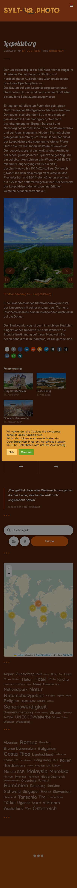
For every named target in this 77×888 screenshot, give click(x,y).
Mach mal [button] (26, 452)
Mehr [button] (12, 452)
